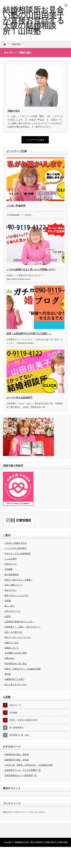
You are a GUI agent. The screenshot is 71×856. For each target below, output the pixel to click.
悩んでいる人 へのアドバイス (18, 637)
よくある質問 (11, 559)
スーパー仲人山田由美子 (20, 397)
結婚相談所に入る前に (15, 679)
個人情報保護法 (12, 574)
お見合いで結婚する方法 (16, 543)
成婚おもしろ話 (12, 642)
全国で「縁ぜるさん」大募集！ (19, 580)
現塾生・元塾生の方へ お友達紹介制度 (23, 669)
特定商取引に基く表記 (19, 735)
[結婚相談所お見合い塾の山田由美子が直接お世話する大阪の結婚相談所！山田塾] (34, 20)
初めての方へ (11, 590)
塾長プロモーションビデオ (17, 595)
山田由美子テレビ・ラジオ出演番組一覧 (23, 770)
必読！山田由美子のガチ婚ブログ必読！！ (29, 333)
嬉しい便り (10, 606)
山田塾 (8, 616)
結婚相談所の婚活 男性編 (17, 754)
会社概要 (9, 569)
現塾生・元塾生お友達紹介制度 (23, 720)
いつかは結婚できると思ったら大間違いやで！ (31, 269)
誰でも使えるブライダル (16, 684)
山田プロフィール (13, 611)
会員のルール (11, 564)
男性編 (8, 674)
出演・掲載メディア (14, 585)
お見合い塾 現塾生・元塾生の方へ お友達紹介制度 (29, 765)
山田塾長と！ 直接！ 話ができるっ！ (23, 627)
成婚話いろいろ (12, 648)
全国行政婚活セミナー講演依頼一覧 (21, 775)
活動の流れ (13, 110)
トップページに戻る (35, 140)
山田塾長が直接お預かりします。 (20, 621)
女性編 (8, 600)
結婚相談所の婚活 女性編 (17, 760)
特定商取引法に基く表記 (16, 663)
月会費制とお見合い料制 (16, 653)
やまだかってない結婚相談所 (18, 553)
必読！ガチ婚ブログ (14, 632)
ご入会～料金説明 (16, 205)
